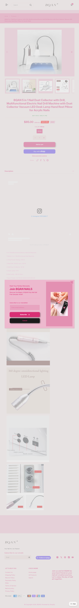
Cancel (24, 320)
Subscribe (23, 314)
